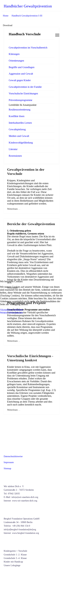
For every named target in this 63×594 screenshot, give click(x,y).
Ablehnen (18, 309)
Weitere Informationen (11, 312)
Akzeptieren (6, 309)
